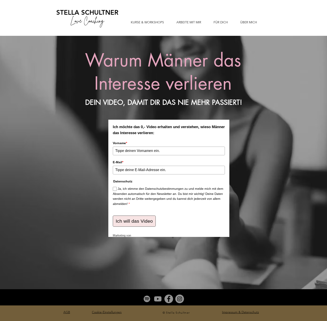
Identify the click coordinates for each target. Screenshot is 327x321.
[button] (147, 22)
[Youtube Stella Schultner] (157, 299)
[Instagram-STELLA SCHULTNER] (179, 299)
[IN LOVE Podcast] (147, 299)
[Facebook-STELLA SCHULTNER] (168, 299)
